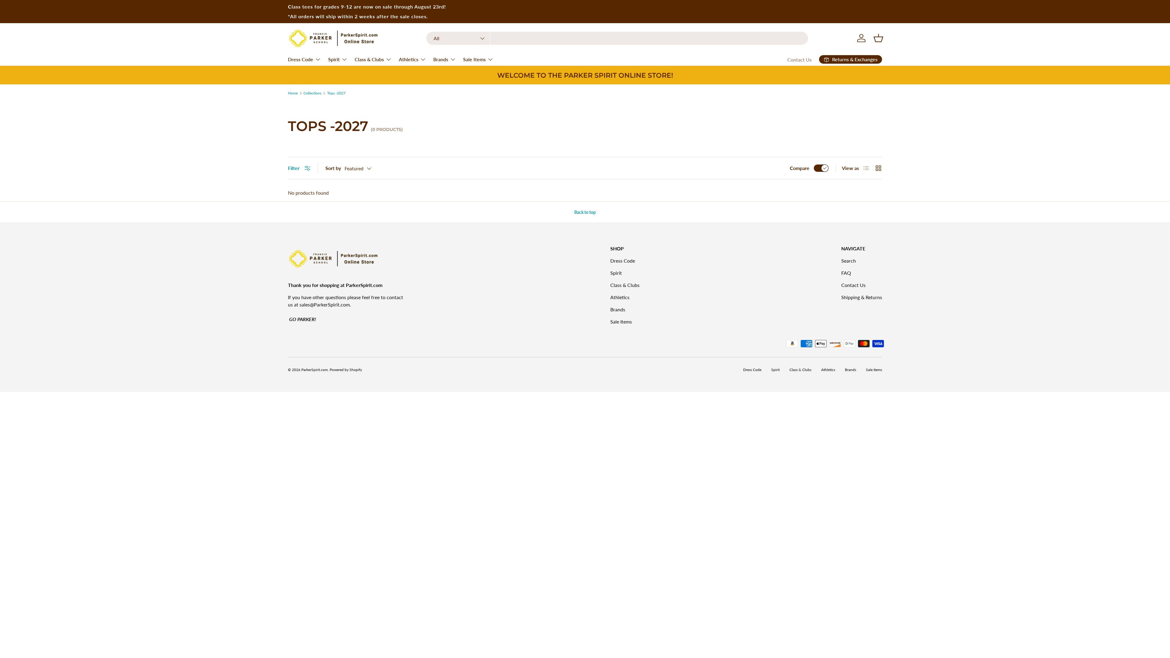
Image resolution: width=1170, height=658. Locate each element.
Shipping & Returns (861, 297)
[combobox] (617, 38)
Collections (312, 93)
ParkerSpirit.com (314, 369)
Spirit (334, 59)
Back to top (585, 212)
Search (848, 261)
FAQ (846, 273)
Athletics (408, 59)
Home (293, 93)
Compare (800, 168)
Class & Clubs (369, 59)
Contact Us (799, 59)
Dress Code (300, 59)
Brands (440, 59)
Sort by (333, 168)
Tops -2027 (336, 93)
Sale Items (474, 59)
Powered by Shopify (346, 369)
